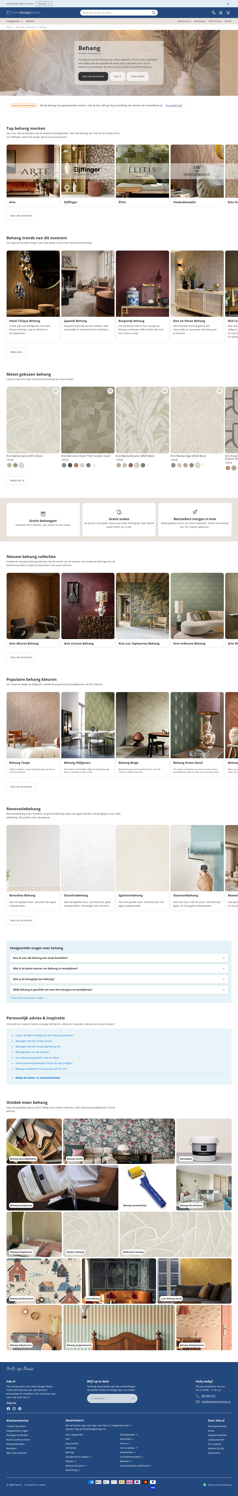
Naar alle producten (93, 76)
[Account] (220, 12)
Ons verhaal (214, 1444)
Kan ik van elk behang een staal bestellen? (40, 958)
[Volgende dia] (228, 175)
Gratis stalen (138, 76)
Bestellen (11, 1448)
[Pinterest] (20, 1409)
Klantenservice (17, 1420)
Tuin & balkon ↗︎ (129, 1447)
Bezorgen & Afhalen (17, 1435)
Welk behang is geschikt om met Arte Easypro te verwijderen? (52, 989)
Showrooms (214, 1452)
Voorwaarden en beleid (35, 1484)
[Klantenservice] (213, 12)
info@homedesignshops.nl (216, 1401)
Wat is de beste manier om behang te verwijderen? (45, 968)
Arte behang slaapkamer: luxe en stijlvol (37, 1057)
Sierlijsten (71, 1447)
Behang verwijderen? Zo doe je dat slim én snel (41, 1068)
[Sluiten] (228, 3)
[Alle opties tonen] (94, 465)
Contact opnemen (16, 1426)
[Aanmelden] (133, 1398)
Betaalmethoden (15, 1444)
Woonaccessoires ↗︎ (76, 1465)
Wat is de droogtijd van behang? (33, 979)
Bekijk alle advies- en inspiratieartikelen (38, 1077)
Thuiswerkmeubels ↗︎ (131, 1456)
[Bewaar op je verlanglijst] (55, 391)
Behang (70, 1452)
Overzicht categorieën (26, 27)
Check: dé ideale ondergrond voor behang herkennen (45, 1035)
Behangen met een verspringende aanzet (38, 1046)
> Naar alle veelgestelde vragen (27, 997)
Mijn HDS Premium (16, 1452)
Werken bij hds (216, 1448)
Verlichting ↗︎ (73, 1470)
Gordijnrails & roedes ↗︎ (78, 1456)
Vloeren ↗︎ (71, 1461)
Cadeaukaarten (216, 1439)
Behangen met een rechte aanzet (34, 1041)
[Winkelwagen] (228, 12)
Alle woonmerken (217, 1426)
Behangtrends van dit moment (32, 1052)
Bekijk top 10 (17, 480)
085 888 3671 (209, 1395)
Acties (211, 1430)
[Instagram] (14, 1409)
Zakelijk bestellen (217, 1435)
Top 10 (117, 76)
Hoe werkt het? (174, 105)
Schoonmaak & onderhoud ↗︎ (135, 1465)
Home (9, 27)
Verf (68, 1439)
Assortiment (75, 1420)
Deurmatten (72, 1443)
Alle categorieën (74, 1434)
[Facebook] (8, 1409)
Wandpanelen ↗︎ (129, 1434)
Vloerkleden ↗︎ (127, 1452)
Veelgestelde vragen (17, 1430)
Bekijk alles (16, 351)
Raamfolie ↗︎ (126, 1439)
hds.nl (18, 1484)
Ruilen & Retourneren (18, 1439)
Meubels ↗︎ (126, 1461)
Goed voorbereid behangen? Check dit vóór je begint (44, 1063)
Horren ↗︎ (125, 1443)
